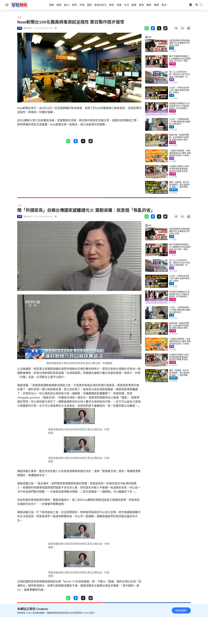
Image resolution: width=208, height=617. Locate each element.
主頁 (19, 17)
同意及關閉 (180, 610)
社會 (171, 95)
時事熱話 (173, 190)
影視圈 (172, 64)
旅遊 (171, 79)
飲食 (171, 158)
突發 (171, 48)
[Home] (19, 4)
